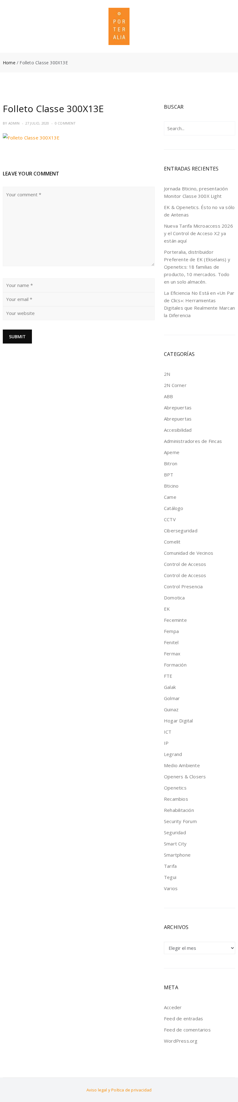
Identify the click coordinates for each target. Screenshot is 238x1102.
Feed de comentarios (187, 1030)
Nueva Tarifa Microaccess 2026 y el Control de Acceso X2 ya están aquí (198, 233)
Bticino (171, 486)
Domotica (174, 597)
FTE (168, 676)
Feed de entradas (183, 1018)
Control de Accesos (185, 564)
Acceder (173, 1007)
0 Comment (65, 123)
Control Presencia (183, 586)
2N (167, 374)
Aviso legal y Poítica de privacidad (119, 1090)
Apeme (171, 452)
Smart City (175, 843)
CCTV (170, 519)
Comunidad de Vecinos (188, 553)
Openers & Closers (185, 776)
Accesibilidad (178, 430)
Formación (175, 665)
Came (170, 497)
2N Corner (175, 385)
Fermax (172, 653)
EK (167, 609)
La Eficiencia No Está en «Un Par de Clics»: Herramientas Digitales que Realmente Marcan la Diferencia (199, 304)
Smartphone (177, 855)
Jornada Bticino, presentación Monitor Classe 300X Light (196, 192)
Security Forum (180, 821)
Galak (170, 687)
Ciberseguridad (180, 530)
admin (14, 123)
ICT (168, 732)
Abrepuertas (178, 407)
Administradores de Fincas (193, 441)
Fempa (171, 631)
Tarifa (170, 866)
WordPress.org (181, 1041)
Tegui (170, 877)
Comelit (172, 542)
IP (166, 743)
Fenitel (171, 642)
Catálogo (173, 508)
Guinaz (171, 709)
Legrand (173, 754)
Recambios (176, 799)
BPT (169, 474)
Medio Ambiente (182, 765)
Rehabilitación (179, 810)
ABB (168, 396)
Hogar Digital (178, 720)
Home (9, 63)
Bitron (170, 463)
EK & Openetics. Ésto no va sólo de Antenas (199, 211)
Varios (171, 888)
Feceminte (175, 620)
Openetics (175, 788)
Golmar (172, 698)
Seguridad (175, 832)
